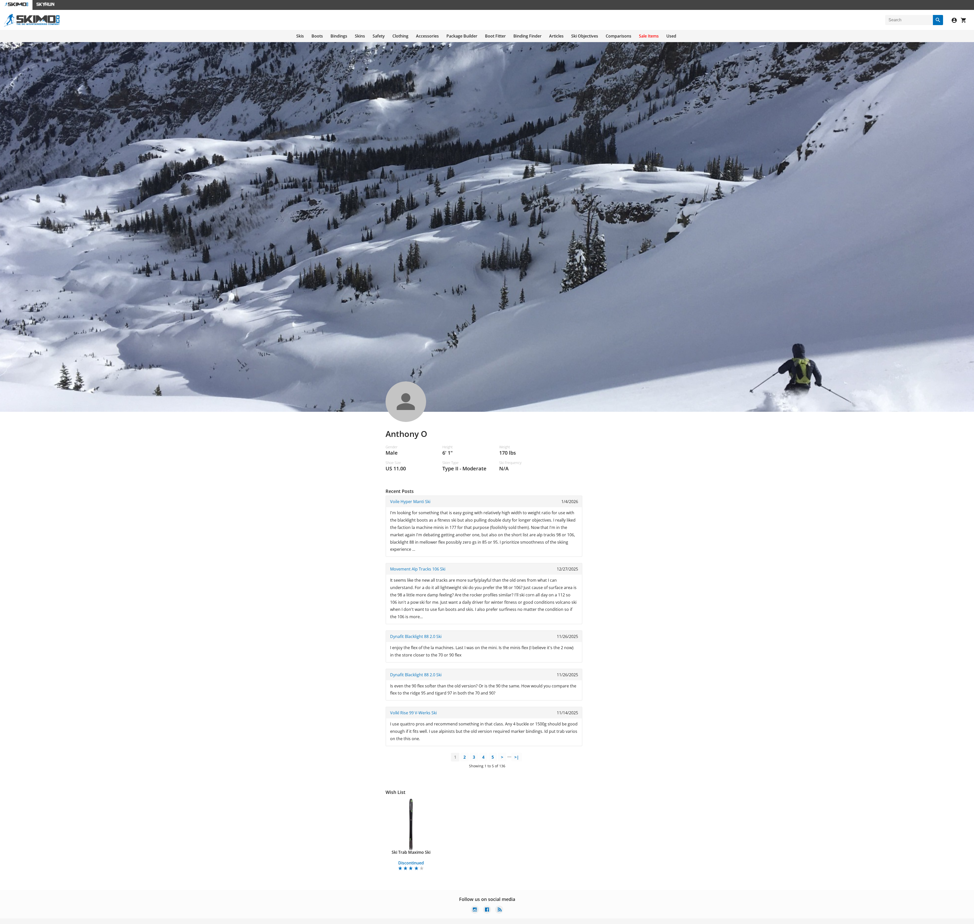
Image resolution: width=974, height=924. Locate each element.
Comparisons (618, 36)
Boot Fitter (495, 36)
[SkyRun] (45, 5)
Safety (379, 36)
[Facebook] (487, 910)
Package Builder (461, 36)
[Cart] (965, 21)
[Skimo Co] (32, 25)
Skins (360, 36)
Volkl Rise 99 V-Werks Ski (413, 713)
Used (671, 36)
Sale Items (649, 36)
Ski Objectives (584, 36)
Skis (300, 36)
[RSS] (499, 910)
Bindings (339, 36)
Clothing (400, 36)
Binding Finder (527, 36)
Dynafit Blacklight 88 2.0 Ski (416, 636)
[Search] (938, 20)
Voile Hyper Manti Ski (410, 501)
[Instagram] (475, 910)
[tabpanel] (411, 835)
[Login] (956, 21)
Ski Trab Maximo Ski (411, 852)
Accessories (427, 36)
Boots (317, 36)
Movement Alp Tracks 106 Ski (417, 569)
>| (516, 757)
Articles (556, 36)
